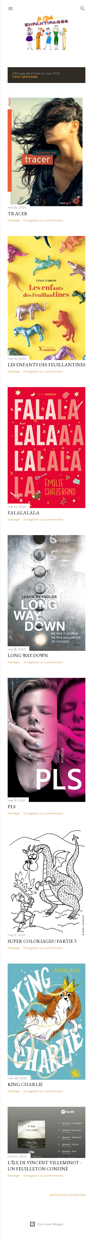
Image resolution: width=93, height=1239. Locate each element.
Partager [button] (14, 220)
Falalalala (23, 513)
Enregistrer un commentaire (43, 220)
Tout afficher (24, 77)
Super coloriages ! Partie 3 (42, 941)
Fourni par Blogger (50, 1224)
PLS (12, 806)
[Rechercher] (82, 7)
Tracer (18, 213)
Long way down (28, 655)
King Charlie (25, 1084)
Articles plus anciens (67, 1195)
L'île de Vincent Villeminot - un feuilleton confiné (44, 1165)
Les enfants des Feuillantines (46, 365)
